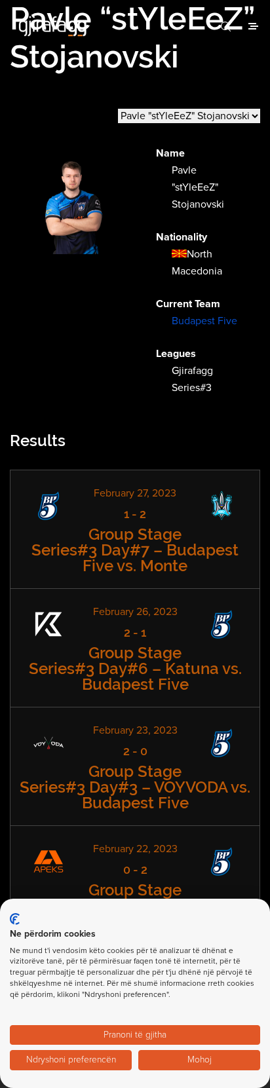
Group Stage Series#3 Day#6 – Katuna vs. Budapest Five (135, 668)
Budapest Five (204, 321)
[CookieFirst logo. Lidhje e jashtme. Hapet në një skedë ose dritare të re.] (15, 919)
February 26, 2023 (135, 611)
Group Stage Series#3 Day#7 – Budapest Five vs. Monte (135, 550)
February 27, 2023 (135, 493)
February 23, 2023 (135, 730)
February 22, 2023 (135, 848)
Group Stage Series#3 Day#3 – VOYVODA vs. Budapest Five (135, 787)
